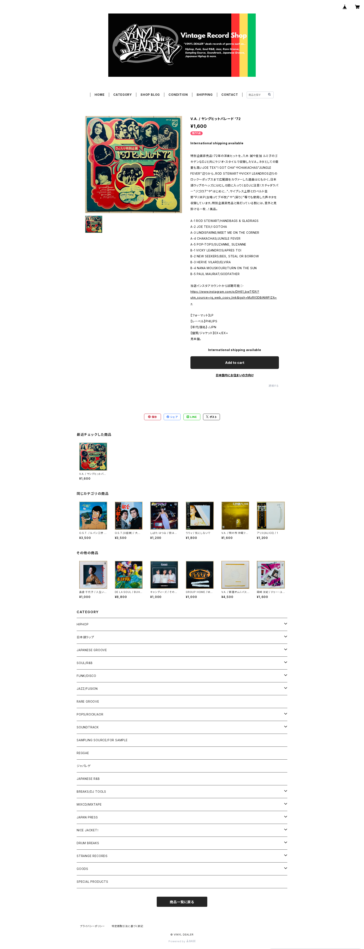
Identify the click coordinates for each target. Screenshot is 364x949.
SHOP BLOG (150, 94)
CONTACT (229, 94)
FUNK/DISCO (86, 676)
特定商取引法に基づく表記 (127, 926)
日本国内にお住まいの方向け (235, 375)
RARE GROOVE (88, 701)
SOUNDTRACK (88, 727)
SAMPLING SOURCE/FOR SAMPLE (102, 740)
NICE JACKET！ (88, 830)
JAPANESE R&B (88, 778)
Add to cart (234, 362)
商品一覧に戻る (182, 902)
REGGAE (83, 753)
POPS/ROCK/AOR (90, 714)
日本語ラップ (85, 637)
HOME (99, 94)
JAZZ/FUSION (87, 688)
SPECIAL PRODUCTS (92, 881)
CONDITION (178, 94)
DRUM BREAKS (88, 843)
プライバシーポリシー (92, 926)
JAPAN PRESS (87, 817)
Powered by (177, 941)
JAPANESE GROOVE (92, 650)
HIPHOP (83, 624)
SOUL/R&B (84, 663)
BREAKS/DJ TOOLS (91, 791)
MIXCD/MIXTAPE (89, 804)
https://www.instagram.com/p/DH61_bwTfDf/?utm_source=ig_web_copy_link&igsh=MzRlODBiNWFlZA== (233, 297)
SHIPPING (205, 94)
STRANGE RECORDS (92, 856)
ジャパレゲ (84, 766)
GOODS (82, 869)
